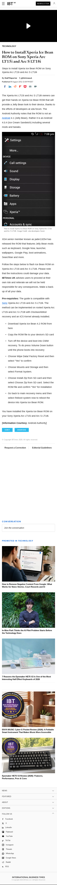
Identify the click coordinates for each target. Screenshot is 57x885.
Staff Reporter (11, 78)
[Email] (30, 86)
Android (6, 118)
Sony (4, 303)
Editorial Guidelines (42, 448)
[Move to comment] (35, 86)
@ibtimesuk (26, 78)
